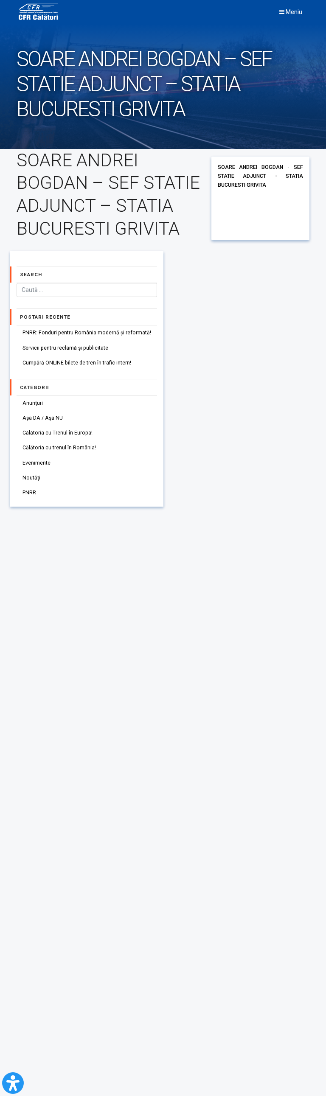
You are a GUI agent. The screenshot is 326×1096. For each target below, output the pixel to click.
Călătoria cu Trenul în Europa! (57, 433)
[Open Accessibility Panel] (13, 1083)
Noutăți (31, 478)
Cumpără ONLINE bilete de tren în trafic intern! (76, 363)
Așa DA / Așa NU (42, 418)
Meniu (293, 11)
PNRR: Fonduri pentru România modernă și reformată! (86, 333)
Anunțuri (32, 403)
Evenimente (36, 463)
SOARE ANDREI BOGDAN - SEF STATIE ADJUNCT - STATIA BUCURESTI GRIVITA (260, 176)
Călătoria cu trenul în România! (59, 448)
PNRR (29, 493)
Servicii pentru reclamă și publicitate (65, 348)
